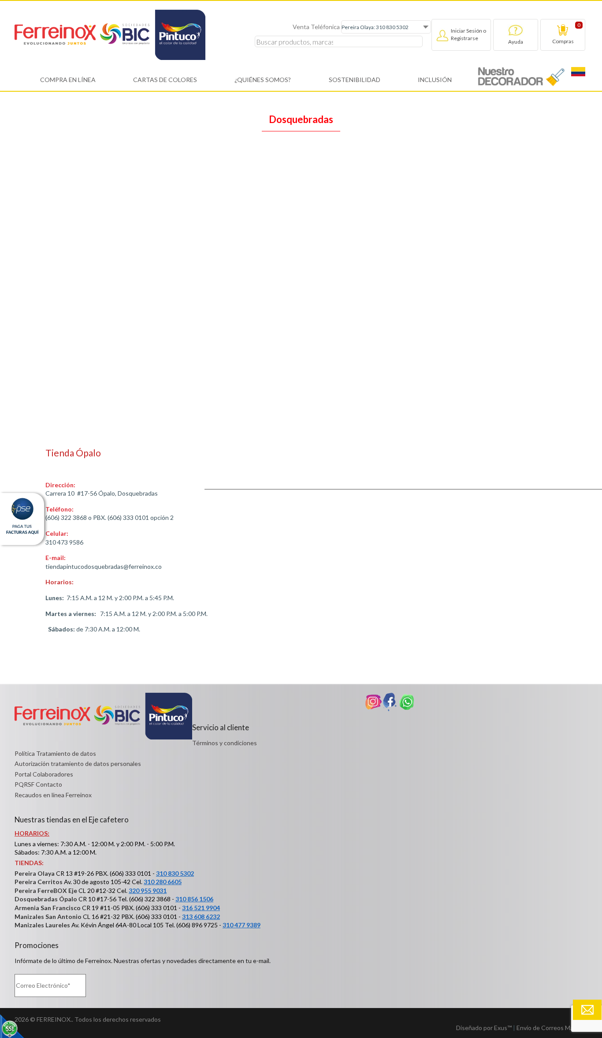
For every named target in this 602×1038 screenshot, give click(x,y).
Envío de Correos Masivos (552, 1027)
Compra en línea (68, 79)
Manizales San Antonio (48, 916)
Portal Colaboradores (44, 774)
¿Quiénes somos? (262, 79)
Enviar (587, 1010)
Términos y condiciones (224, 743)
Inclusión (435, 79)
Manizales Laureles (42, 925)
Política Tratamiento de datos (55, 753)
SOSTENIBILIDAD (354, 79)
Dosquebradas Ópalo (46, 899)
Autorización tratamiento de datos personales (78, 763)
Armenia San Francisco (48, 907)
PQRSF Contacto (38, 784)
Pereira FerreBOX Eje (46, 890)
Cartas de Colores (165, 79)
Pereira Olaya (35, 873)
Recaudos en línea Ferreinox (53, 795)
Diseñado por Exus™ (484, 1027)
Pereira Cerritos (39, 881)
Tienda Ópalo (73, 452)
